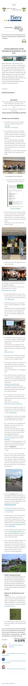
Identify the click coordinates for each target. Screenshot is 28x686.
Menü (14, 4)
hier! (21, 420)
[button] (14, 274)
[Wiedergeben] (3, 279)
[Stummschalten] (22, 279)
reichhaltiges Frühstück (16, 531)
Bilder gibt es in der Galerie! (9, 290)
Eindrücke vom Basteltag (15, 524)
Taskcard (15, 441)
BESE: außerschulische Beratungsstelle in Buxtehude (16, 668)
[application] (14, 274)
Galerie (16, 127)
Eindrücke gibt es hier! (10, 504)
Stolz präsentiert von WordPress (8, 683)
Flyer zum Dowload (15, 208)
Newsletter (7, 439)
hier (21, 623)
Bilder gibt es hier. (9, 352)
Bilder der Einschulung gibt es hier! (13, 403)
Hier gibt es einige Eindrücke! (11, 384)
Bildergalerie (11, 299)
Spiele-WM (7, 125)
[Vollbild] (24, 279)
